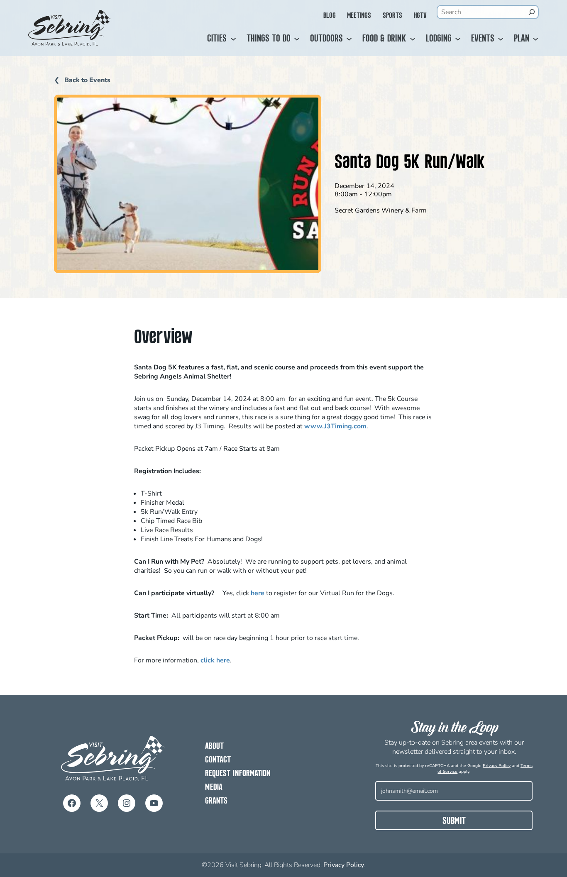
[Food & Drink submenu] (412, 39)
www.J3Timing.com (335, 426)
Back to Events (86, 80)
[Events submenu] (500, 39)
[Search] (531, 12)
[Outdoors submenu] (349, 39)
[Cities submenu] (233, 39)
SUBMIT (454, 821)
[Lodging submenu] (458, 39)
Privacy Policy (497, 766)
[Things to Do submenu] (297, 39)
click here (215, 660)
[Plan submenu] (535, 39)
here (258, 593)
